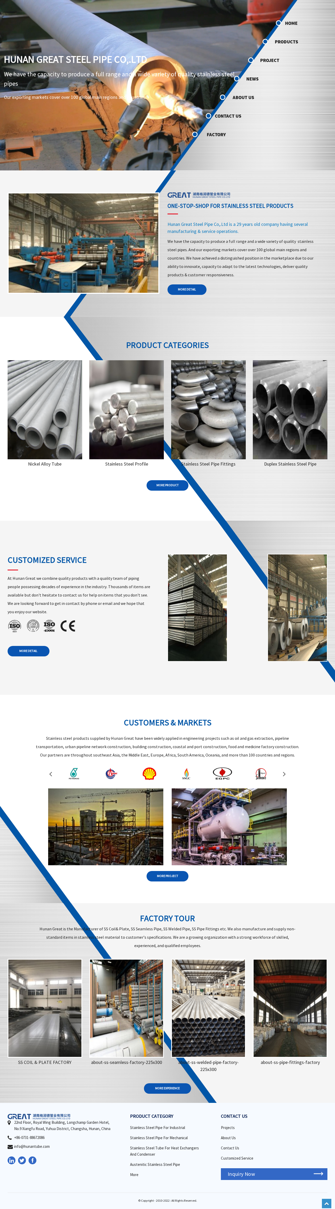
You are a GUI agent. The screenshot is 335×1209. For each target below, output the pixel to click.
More (45, 415)
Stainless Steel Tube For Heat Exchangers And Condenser (164, 1151)
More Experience (167, 1088)
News (252, 79)
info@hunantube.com (32, 1146)
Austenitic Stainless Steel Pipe (155, 1164)
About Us (243, 97)
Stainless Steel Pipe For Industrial (157, 1127)
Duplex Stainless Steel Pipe (290, 464)
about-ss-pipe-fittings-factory (290, 1062)
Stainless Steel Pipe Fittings (208, 464)
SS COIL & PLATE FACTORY (44, 1062)
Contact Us (228, 116)
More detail (187, 289)
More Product (168, 485)
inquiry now (241, 1174)
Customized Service (237, 1158)
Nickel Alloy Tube (45, 464)
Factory (216, 134)
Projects (228, 1127)
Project (269, 60)
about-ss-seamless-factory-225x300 (126, 1062)
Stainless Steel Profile (126, 464)
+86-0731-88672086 (29, 1137)
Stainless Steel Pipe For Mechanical (159, 1138)
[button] (50, 774)
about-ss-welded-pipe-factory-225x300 (208, 1066)
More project (167, 876)
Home (291, 23)
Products (286, 41)
